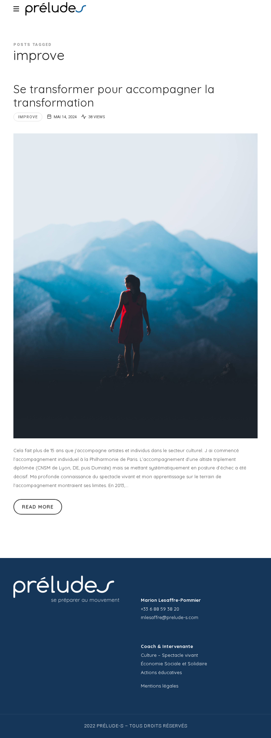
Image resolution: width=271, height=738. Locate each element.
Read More (38, 507)
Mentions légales (159, 686)
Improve (28, 117)
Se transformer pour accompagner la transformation (114, 95)
